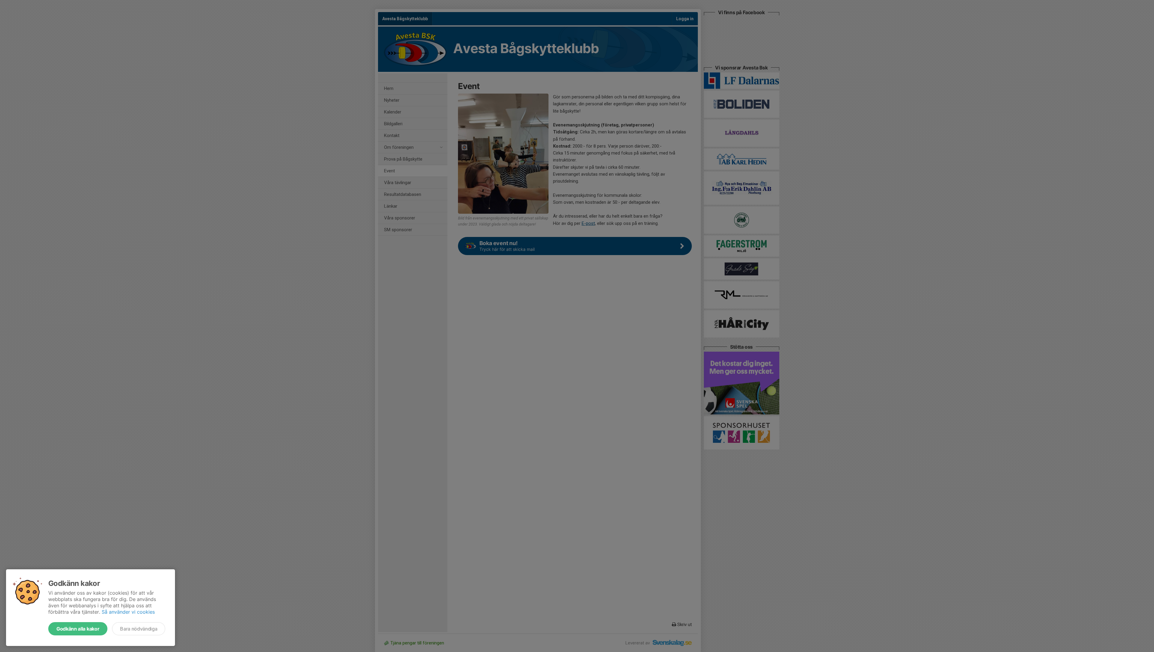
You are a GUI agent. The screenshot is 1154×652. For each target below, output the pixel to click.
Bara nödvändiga (138, 629)
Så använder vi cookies (128, 612)
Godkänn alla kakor (77, 629)
